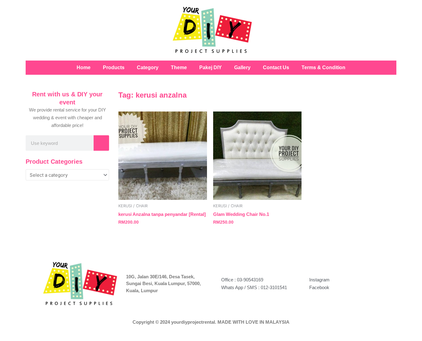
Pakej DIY (210, 67)
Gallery (242, 67)
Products (113, 67)
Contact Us (276, 67)
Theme (179, 67)
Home (84, 67)
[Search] (101, 143)
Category (147, 67)
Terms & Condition (323, 67)
